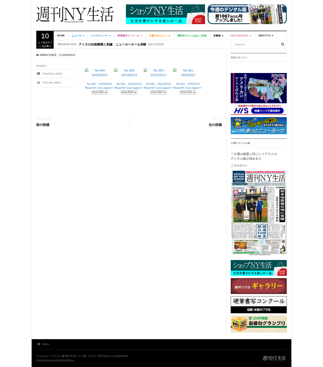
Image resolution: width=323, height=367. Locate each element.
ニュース (77, 35)
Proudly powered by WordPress (55, 360)
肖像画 (217, 35)
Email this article (52, 73)
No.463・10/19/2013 (129, 84)
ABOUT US (264, 35)
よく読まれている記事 (45, 39)
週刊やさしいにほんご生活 (192, 35)
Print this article (51, 82)
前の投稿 (42, 124)
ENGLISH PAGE (239, 35)
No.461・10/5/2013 (188, 84)
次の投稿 (215, 124)
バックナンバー (100, 35)
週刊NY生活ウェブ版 (74, 356)
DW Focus (103, 356)
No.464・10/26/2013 (99, 84)
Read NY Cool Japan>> (99, 87)
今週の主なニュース (160, 35)
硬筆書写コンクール (129, 35)
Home (61, 35)
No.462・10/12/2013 (158, 84)
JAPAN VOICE (47, 55)
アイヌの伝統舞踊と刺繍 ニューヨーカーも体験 (112, 44)
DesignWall (121, 356)
